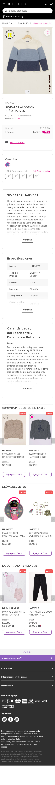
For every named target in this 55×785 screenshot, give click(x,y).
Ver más (27, 239)
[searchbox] (31, 10)
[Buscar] (5, 10)
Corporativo (7, 668)
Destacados (7, 685)
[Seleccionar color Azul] (7, 164)
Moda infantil (7, 23)
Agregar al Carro (14, 474)
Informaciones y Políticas (14, 677)
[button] (51, 4)
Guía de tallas (43, 171)
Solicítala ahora (17, 142)
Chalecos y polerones (42, 23)
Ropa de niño (23, 23)
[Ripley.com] (17, 4)
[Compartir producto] (47, 32)
